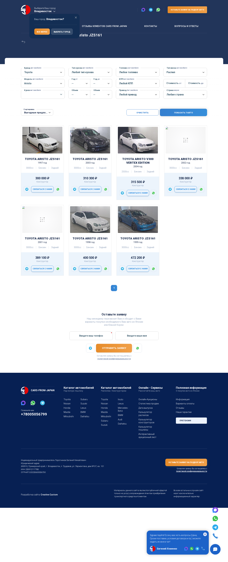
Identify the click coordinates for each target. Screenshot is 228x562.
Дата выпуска (146, 408)
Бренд (32, 68)
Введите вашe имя (137, 336)
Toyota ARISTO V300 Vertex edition (138, 160)
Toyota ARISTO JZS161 (42, 159)
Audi (120, 419)
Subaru (84, 399)
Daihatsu (84, 416)
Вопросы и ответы (186, 26)
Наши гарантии (184, 412)
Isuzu (120, 399)
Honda (67, 408)
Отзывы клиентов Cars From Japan (104, 26)
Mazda (67, 412)
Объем (76, 90)
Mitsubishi (68, 416)
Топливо (128, 68)
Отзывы (180, 408)
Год (75, 79)
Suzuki (83, 403)
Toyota (67, 399)
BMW (83, 412)
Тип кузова (82, 68)
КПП (126, 79)
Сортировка (29, 109)
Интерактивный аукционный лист (147, 435)
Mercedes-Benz (122, 409)
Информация (183, 399)
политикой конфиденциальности (114, 359)
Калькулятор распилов (145, 413)
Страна (173, 90)
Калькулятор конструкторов (146, 421)
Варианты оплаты (185, 403)
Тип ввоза (177, 68)
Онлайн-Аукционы (148, 399)
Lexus (83, 408)
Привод (128, 90)
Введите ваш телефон (91, 336)
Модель (33, 79)
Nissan (67, 403)
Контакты (150, 26)
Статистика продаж (149, 403)
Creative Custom (49, 494)
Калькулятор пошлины (145, 428)
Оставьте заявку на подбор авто (187, 10)
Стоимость (173, 83)
